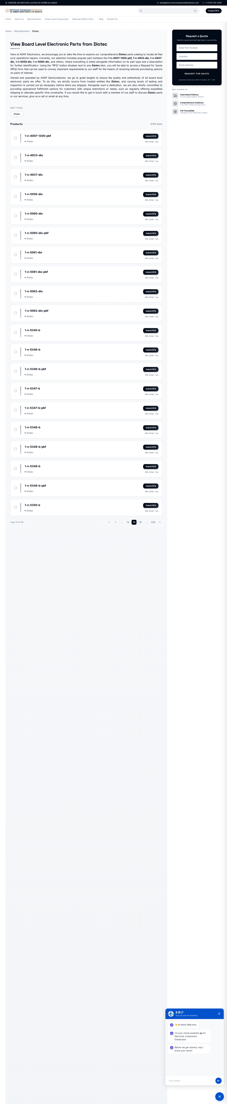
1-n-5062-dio (34, 291)
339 (153, 522)
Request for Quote (197, 73)
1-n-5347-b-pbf (35, 407)
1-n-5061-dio (33, 252)
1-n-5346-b (32, 349)
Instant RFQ (213, 10)
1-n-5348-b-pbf (35, 446)
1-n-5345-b (32, 330)
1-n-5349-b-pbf (35, 485)
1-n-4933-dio (34, 155)
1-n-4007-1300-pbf (38, 135)
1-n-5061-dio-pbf (36, 271)
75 (134, 522)
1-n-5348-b (32, 427)
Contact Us (112, 19)
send (218, 1080)
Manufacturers (34, 19)
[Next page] (159, 522)
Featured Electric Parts (82, 19)
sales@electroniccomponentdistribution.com (179, 3)
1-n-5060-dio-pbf (36, 233)
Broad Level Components (57, 19)
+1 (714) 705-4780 (213, 3)
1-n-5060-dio (34, 213)
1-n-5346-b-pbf (35, 369)
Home (8, 19)
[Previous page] (109, 522)
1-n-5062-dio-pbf (36, 310)
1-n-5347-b (32, 388)
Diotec (17, 114)
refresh (219, 1014)
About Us (19, 19)
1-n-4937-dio (34, 174)
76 (140, 522)
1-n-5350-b (32, 505)
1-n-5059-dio (34, 194)
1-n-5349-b (32, 466)
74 (128, 522)
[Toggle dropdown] (94, 19)
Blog (101, 19)
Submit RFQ (151, 136)
